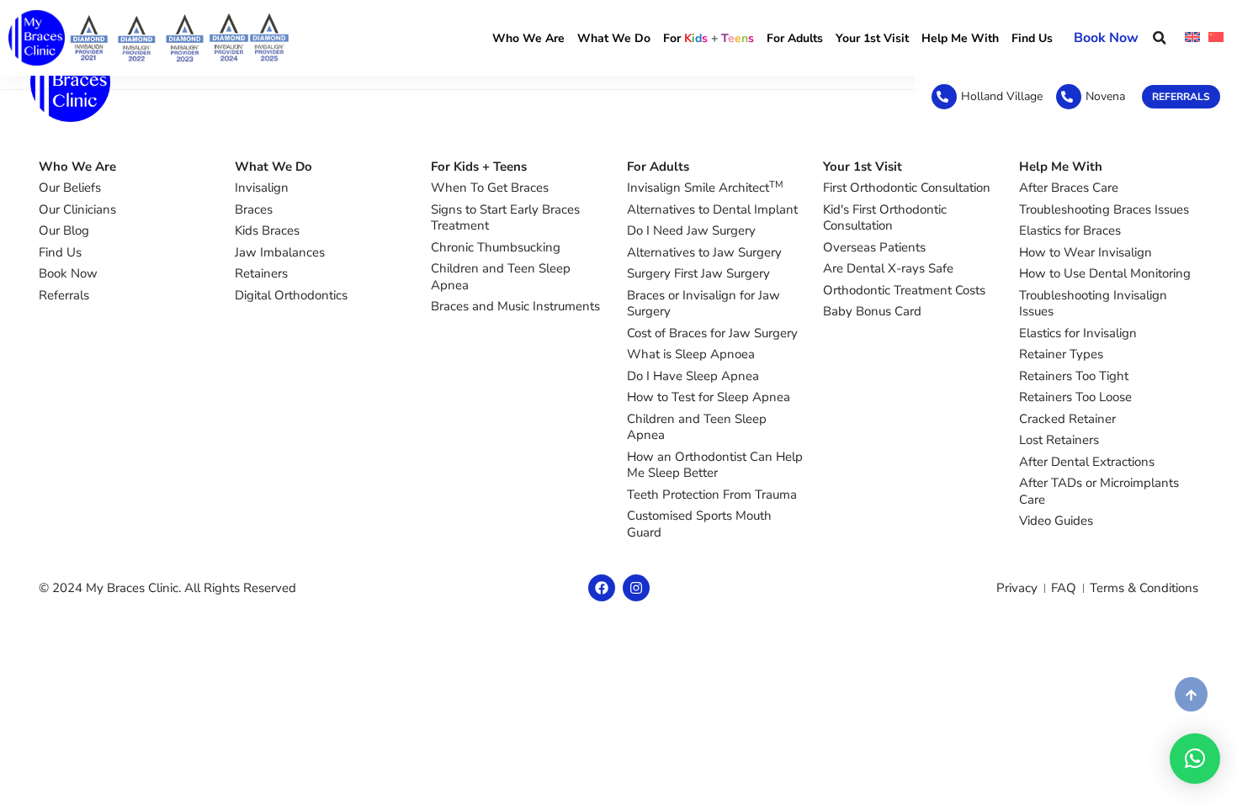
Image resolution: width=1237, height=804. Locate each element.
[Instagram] (636, 587)
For (708, 38)
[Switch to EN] (1192, 37)
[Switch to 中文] (1216, 37)
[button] (1159, 38)
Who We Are (528, 38)
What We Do (613, 38)
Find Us (1032, 38)
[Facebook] (601, 587)
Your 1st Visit (872, 38)
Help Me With (960, 38)
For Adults (795, 38)
